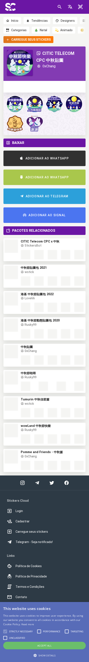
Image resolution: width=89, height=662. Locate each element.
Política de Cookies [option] (29, 566)
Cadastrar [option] (23, 521)
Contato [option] (21, 597)
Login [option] (19, 511)
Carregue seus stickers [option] (32, 531)
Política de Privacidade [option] (31, 576)
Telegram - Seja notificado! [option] (34, 542)
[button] (70, 7)
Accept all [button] (44, 645)
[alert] (44, 632)
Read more (27, 624)
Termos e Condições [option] (30, 586)
